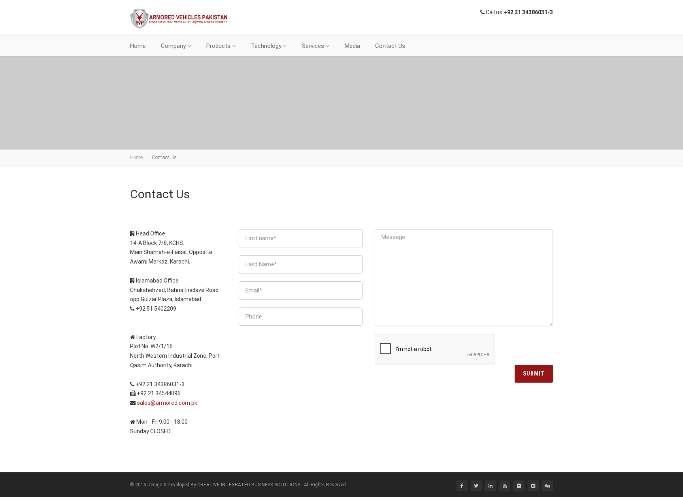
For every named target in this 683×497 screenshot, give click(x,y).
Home (138, 45)
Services (313, 45)
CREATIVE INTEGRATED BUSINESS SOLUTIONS (249, 485)
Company (173, 45)
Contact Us (390, 45)
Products (218, 45)
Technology (266, 45)
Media (352, 45)
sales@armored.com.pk (167, 403)
